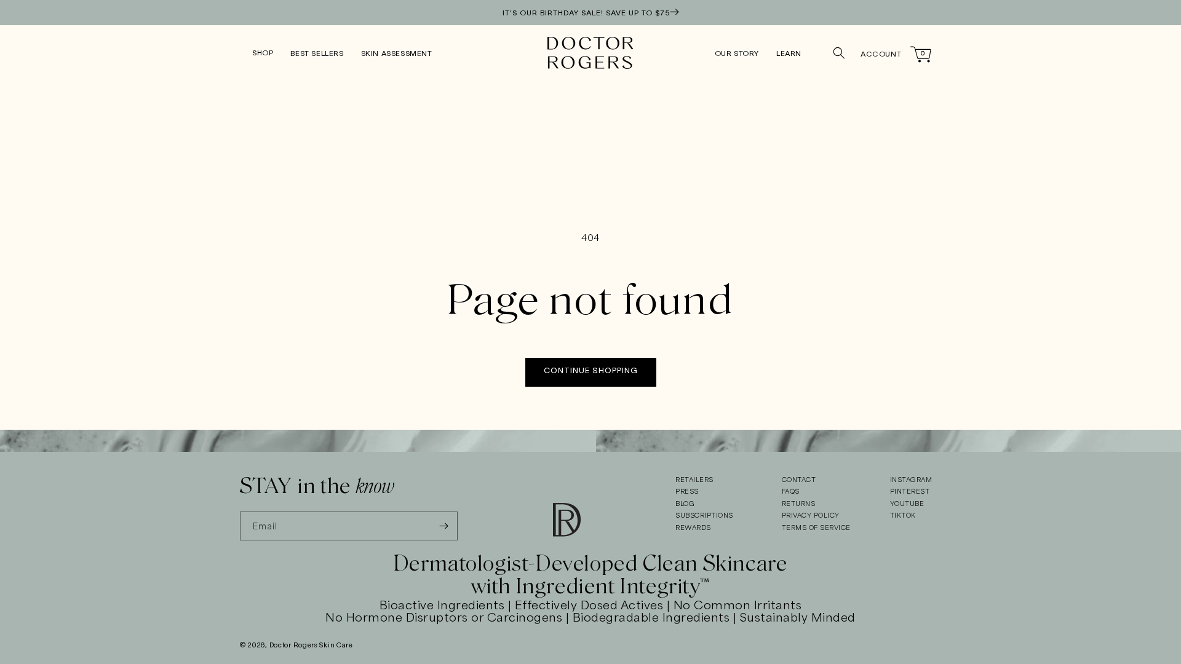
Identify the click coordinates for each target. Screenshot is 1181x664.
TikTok (903, 516)
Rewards (693, 528)
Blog (684, 504)
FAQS (791, 492)
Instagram (911, 480)
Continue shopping (591, 371)
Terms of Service (816, 528)
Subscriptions (704, 516)
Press (687, 492)
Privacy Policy (811, 516)
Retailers (694, 480)
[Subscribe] (443, 526)
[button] (262, 53)
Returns (799, 504)
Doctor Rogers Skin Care (311, 645)
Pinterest (910, 492)
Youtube (907, 504)
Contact (799, 480)
